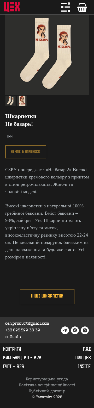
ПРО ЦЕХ (83, 358)
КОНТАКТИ (12, 349)
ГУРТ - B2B (13, 366)
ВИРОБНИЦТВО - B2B (22, 358)
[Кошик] (82, 7)
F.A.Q (87, 349)
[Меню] (65, 7)
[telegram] (65, 330)
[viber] (75, 330)
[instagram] (85, 330)
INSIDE (84, 366)
